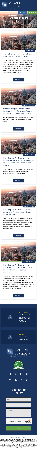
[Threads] (26, 380)
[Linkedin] (21, 374)
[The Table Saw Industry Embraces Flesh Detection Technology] (18, 40)
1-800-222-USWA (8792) (24, 319)
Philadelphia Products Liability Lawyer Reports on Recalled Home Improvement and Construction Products (18, 162)
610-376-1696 (23, 339)
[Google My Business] (26, 374)
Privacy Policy (14, 437)
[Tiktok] (21, 380)
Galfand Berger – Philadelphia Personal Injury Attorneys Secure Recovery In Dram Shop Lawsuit (17, 111)
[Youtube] (10, 380)
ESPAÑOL (22, 13)
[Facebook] (10, 374)
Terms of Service (22, 437)
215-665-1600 (23, 321)
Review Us (32, 13)
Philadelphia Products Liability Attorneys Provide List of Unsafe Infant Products (17, 212)
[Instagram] (16, 380)
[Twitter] (16, 374)
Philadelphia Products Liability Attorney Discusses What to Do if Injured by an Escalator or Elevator (17, 269)
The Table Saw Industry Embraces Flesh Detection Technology (18, 55)
